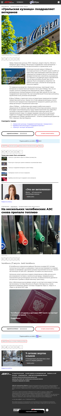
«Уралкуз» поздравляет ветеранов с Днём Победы (20, 167)
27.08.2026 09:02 (5, 206)
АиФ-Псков (4, 255)
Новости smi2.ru (6, 202)
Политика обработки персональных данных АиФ (24, 377)
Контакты (14, 375)
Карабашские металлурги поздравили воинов (28, 125)
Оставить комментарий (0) (47, 133)
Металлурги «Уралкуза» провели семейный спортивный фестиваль (25, 162)
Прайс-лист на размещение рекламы (37, 375)
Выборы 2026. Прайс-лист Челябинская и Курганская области (27, 379)
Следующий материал (31, 411)
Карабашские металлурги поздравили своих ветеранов (22, 178)
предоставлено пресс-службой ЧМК (10, 55)
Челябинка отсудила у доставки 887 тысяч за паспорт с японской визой (34, 314)
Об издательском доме (18, 373)
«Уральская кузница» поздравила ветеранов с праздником (32, 124)
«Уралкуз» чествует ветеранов (23, 127)
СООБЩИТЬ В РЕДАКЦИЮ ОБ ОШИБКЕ (20, 380)
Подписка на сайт (51, 373)
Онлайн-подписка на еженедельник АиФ (35, 373)
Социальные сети (22, 375)
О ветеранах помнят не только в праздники (19, 172)
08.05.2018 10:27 (5, 6)
